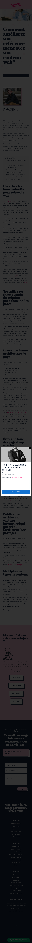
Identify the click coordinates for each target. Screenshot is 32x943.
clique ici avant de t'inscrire (17, 477)
